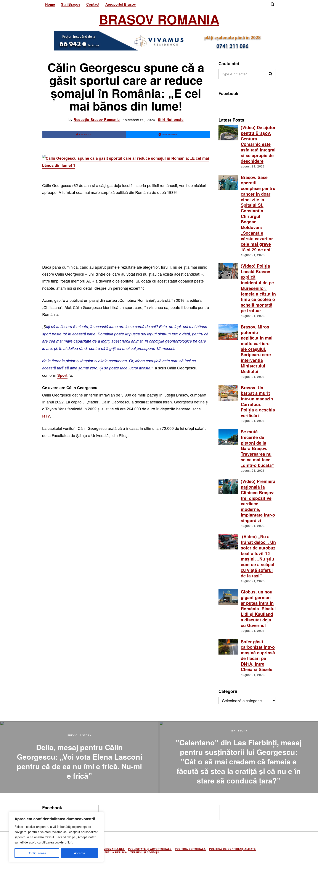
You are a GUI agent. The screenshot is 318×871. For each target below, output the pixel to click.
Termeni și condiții (144, 852)
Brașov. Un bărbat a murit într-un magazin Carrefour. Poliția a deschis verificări (258, 402)
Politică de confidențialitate (232, 848)
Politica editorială (190, 848)
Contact (92, 4)
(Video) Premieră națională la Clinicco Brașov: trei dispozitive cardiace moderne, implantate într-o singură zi (258, 500)
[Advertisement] (126, 231)
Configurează (37, 853)
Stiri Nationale (171, 119)
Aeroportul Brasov (120, 4)
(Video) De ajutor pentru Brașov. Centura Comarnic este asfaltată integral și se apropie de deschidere (258, 144)
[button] (270, 74)
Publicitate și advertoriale (150, 848)
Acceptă (79, 853)
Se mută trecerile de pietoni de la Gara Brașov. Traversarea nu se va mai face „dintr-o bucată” (257, 448)
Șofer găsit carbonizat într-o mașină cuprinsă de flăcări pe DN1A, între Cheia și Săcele (258, 656)
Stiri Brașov (70, 4)
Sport (62, 375)
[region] (56, 837)
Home (50, 4)
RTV (46, 416)
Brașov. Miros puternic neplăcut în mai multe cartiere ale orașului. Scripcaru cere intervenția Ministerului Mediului (257, 349)
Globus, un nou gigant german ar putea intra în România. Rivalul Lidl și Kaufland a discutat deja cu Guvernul (258, 608)
